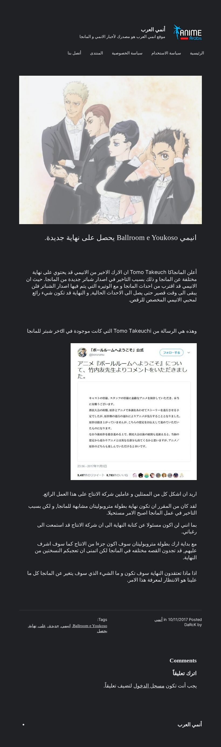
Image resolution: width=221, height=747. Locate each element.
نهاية (32, 626)
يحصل (102, 631)
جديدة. (53, 626)
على (42, 626)
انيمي (66, 626)
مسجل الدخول (148, 686)
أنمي (158, 619)
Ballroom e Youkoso (90, 626)
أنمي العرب (153, 29)
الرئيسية (197, 53)
